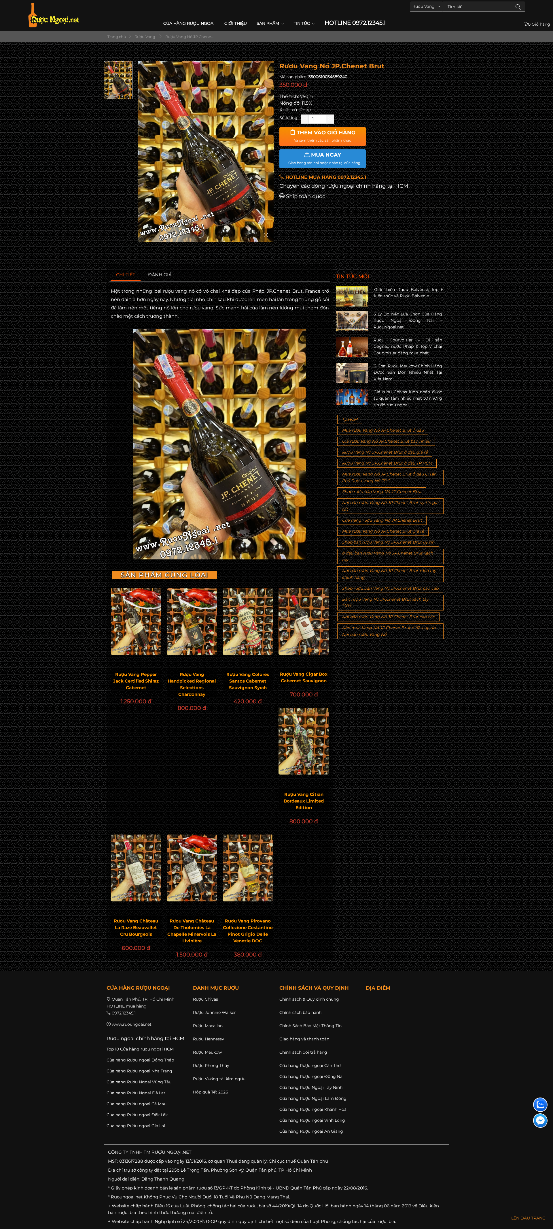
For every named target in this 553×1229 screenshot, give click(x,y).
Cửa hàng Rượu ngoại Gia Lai (136, 1125)
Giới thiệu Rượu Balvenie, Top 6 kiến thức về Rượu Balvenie (409, 292)
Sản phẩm (268, 23)
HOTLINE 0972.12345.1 (355, 23)
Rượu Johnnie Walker (214, 1012)
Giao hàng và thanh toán (304, 1039)
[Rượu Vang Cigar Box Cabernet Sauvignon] (304, 621)
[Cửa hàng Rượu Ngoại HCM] (53, 15)
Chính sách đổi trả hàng (303, 1052)
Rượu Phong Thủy (211, 1065)
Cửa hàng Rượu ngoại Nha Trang (139, 1071)
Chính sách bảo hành (300, 1012)
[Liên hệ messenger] (540, 1120)
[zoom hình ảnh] (266, 235)
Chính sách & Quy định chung (309, 999)
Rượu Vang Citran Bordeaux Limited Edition (304, 801)
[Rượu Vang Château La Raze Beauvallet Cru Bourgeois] (136, 868)
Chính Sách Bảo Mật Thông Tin (310, 1025)
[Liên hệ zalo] (540, 1105)
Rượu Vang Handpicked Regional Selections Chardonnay (192, 684)
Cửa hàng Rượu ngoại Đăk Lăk (137, 1114)
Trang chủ (116, 36)
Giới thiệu (235, 23)
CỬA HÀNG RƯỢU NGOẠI (189, 23)
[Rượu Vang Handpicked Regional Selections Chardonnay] (192, 621)
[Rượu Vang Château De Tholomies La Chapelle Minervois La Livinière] (192, 868)
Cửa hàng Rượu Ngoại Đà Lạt (136, 1092)
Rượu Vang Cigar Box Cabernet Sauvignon (303, 677)
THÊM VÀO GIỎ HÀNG (324, 136)
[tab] (126, 275)
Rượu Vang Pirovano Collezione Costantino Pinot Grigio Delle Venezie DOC (248, 931)
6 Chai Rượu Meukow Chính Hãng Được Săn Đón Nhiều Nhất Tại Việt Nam (408, 372)
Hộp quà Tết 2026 (210, 1092)
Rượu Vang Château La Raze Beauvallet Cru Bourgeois (136, 927)
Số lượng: (288, 117)
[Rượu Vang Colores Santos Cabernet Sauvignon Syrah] (248, 621)
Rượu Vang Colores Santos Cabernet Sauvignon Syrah (247, 681)
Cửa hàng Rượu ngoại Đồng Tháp (140, 1060)
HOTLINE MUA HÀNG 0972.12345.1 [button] (325, 177)
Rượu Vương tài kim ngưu (219, 1078)
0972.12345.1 (124, 1013)
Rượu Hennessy (208, 1039)
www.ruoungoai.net (131, 1024)
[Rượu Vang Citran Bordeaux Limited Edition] (304, 741)
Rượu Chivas (205, 999)
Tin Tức (302, 23)
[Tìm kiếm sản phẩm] (518, 6)
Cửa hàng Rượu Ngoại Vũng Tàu (139, 1082)
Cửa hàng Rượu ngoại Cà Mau (136, 1103)
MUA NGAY (324, 158)
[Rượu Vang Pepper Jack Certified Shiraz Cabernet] (136, 621)
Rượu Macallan (208, 1025)
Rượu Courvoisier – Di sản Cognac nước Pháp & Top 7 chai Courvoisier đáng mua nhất (408, 346)
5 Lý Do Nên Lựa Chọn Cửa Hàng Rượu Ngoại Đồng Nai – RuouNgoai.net (408, 320)
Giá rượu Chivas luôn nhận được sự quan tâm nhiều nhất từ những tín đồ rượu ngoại (408, 398)
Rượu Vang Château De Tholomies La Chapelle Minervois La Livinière (191, 931)
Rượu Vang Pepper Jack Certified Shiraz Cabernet (136, 681)
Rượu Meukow (207, 1052)
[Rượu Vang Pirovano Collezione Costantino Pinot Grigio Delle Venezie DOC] (248, 868)
